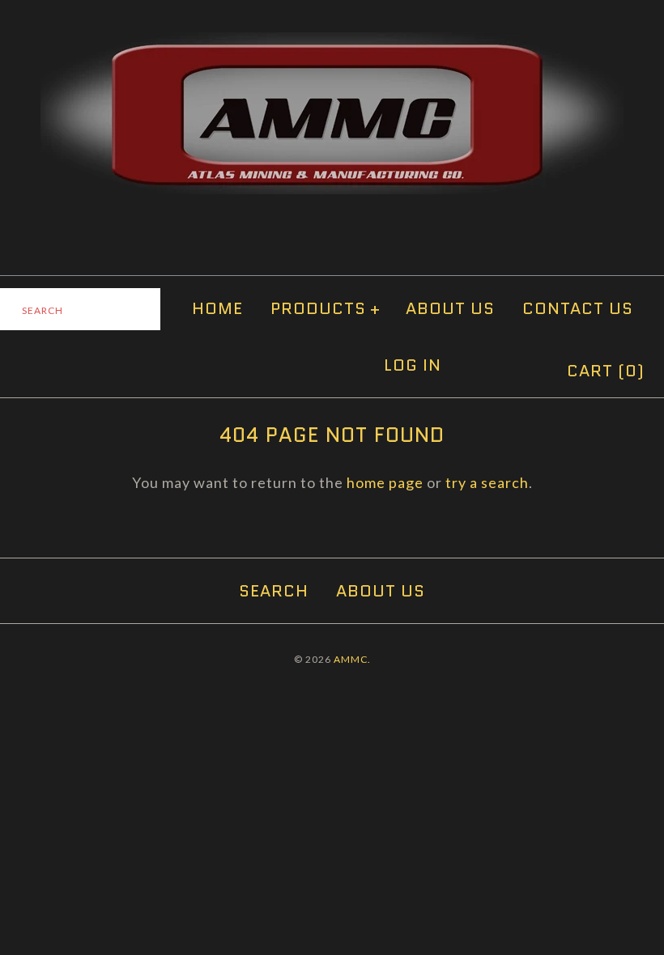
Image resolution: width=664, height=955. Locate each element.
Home (217, 308)
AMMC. (352, 659)
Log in (412, 365)
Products (325, 308)
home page (385, 482)
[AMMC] (332, 44)
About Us (450, 308)
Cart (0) (606, 370)
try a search (487, 482)
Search (274, 590)
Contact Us (577, 308)
